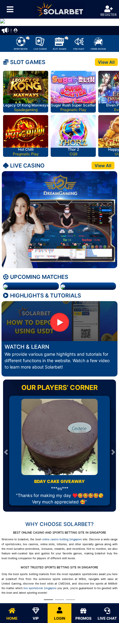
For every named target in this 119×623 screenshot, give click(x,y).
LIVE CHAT (107, 618)
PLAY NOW (26, 87)
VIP (36, 618)
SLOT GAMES (59, 49)
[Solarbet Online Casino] (59, 9)
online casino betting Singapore (62, 539)
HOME (11, 618)
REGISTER (108, 15)
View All (106, 62)
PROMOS (83, 618)
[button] (9, 219)
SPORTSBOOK (21, 49)
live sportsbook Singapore (39, 588)
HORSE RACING (98, 49)
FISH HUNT (79, 49)
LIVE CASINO (40, 49)
